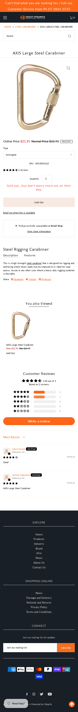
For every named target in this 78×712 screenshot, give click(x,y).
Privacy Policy (39, 607)
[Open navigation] (9, 17)
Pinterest (46, 279)
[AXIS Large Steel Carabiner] (21, 325)
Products (39, 539)
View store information (39, 231)
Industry (39, 543)
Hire (39, 553)
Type (5, 148)
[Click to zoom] (68, 68)
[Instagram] (33, 695)
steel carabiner (34, 263)
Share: (6, 279)
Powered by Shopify (41, 704)
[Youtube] (50, 695)
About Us (39, 562)
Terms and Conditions (39, 611)
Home (7, 26)
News (39, 557)
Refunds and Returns (39, 602)
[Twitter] (41, 695)
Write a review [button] (39, 421)
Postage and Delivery (39, 597)
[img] (10, 457)
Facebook (18, 279)
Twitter (32, 279)
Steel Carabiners (25, 26)
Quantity (34, 178)
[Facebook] (27, 695)
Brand (39, 548)
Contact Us (39, 567)
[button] (10, 170)
